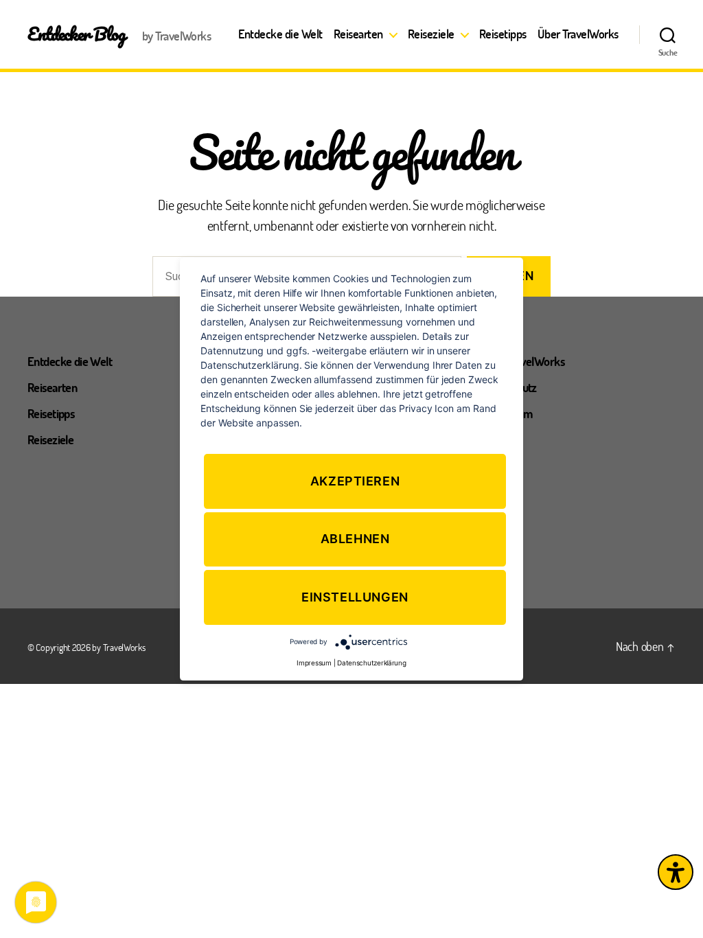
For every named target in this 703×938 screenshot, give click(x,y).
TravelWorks (124, 647)
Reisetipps (503, 34)
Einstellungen (354, 597)
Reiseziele (431, 34)
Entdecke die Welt (280, 34)
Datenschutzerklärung (371, 663)
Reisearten (358, 34)
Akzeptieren (355, 481)
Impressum (314, 663)
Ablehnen (355, 539)
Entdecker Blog (76, 33)
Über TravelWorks (578, 34)
